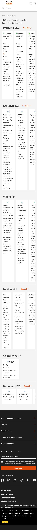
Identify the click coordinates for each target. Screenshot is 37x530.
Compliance (12, 355)
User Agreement (7, 494)
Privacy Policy (7, 518)
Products (11, 27)
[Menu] (2, 3)
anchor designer (11, 15)
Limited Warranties (8, 497)
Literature (11, 105)
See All (26, 28)
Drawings (11, 385)
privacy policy (31, 463)
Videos (9, 196)
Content (10, 288)
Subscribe (18, 468)
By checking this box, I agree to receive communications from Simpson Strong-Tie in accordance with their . (20, 462)
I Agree (5, 522)
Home (3, 15)
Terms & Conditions (8, 501)
